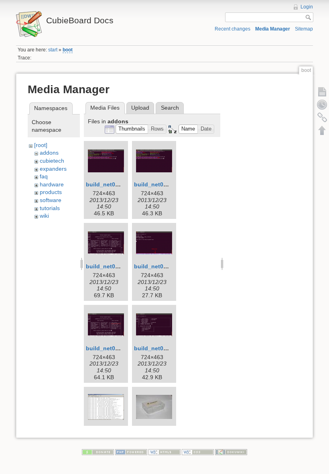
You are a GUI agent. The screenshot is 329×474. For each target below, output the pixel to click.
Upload (140, 107)
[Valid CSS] (198, 451)
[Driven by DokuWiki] (231, 451)
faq (44, 176)
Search (170, 107)
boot (68, 50)
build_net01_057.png (115, 266)
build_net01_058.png (163, 266)
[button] (132, 129)
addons (49, 152)
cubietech (52, 160)
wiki (44, 215)
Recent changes (232, 29)
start (52, 50)
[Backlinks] (322, 117)
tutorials (50, 208)
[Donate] (98, 451)
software (50, 200)
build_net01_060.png (163, 348)
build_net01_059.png (115, 348)
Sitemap (304, 29)
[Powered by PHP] (131, 451)
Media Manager (272, 29)
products (51, 192)
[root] (40, 145)
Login (307, 7)
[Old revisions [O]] (322, 104)
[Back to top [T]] (322, 130)
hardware (52, 184)
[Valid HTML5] (164, 451)
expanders (53, 168)
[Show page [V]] (322, 91)
